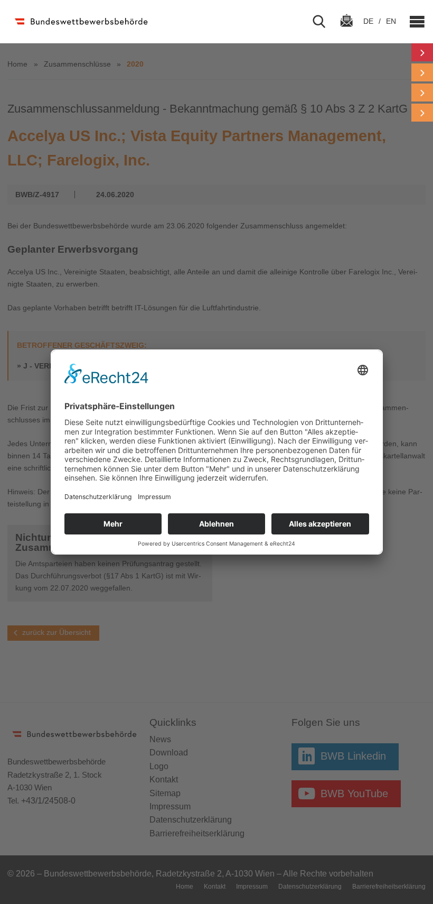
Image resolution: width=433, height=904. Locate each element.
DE (369, 21)
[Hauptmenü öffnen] (413, 21)
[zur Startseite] (80, 21)
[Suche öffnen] (323, 21)
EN (391, 21)
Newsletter (346, 30)
